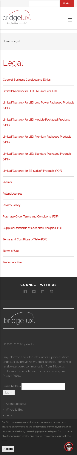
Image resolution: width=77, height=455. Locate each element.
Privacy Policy (11, 205)
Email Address (12, 386)
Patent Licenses (12, 193)
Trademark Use (12, 262)
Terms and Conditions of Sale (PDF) (25, 239)
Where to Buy (14, 409)
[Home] (17, 18)
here (4, 440)
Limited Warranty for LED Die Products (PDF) (30, 91)
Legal (9, 415)
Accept (8, 448)
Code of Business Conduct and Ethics (26, 79)
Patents (7, 182)
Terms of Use (11, 251)
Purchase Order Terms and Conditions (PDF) (30, 216)
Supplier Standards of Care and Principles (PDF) (33, 228)
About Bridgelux (16, 404)
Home (6, 41)
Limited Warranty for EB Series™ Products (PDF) (32, 170)
